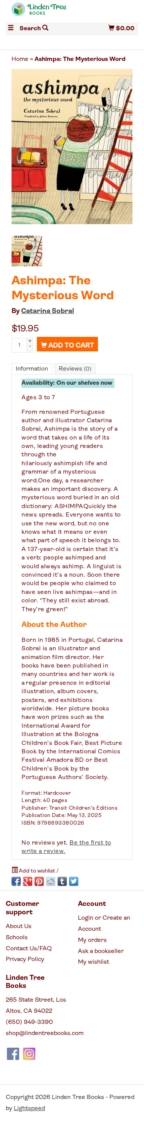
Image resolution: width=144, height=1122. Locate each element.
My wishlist (93, 962)
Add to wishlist (37, 871)
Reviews (75, 369)
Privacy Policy (25, 959)
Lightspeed (29, 1109)
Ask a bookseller (101, 951)
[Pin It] (39, 881)
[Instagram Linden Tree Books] (29, 1054)
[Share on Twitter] (73, 881)
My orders (92, 940)
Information (32, 369)
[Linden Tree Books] (39, 13)
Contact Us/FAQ (29, 949)
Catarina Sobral (47, 311)
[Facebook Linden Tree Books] (13, 1054)
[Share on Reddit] (50, 881)
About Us (18, 927)
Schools (17, 938)
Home (20, 59)
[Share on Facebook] (16, 881)
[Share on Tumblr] (62, 881)
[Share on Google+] (27, 881)
